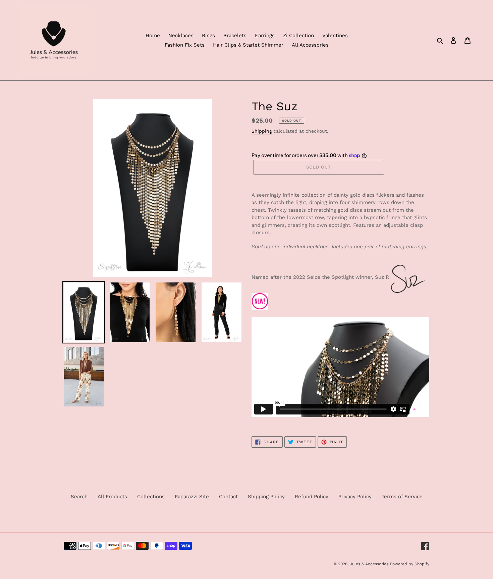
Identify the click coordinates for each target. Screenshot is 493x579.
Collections (151, 497)
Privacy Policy (355, 497)
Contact (228, 497)
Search (79, 497)
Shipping (262, 131)
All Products (112, 497)
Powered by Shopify (409, 564)
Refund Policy (311, 497)
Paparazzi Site (192, 497)
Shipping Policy (266, 497)
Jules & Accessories (369, 564)
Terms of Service (402, 497)
